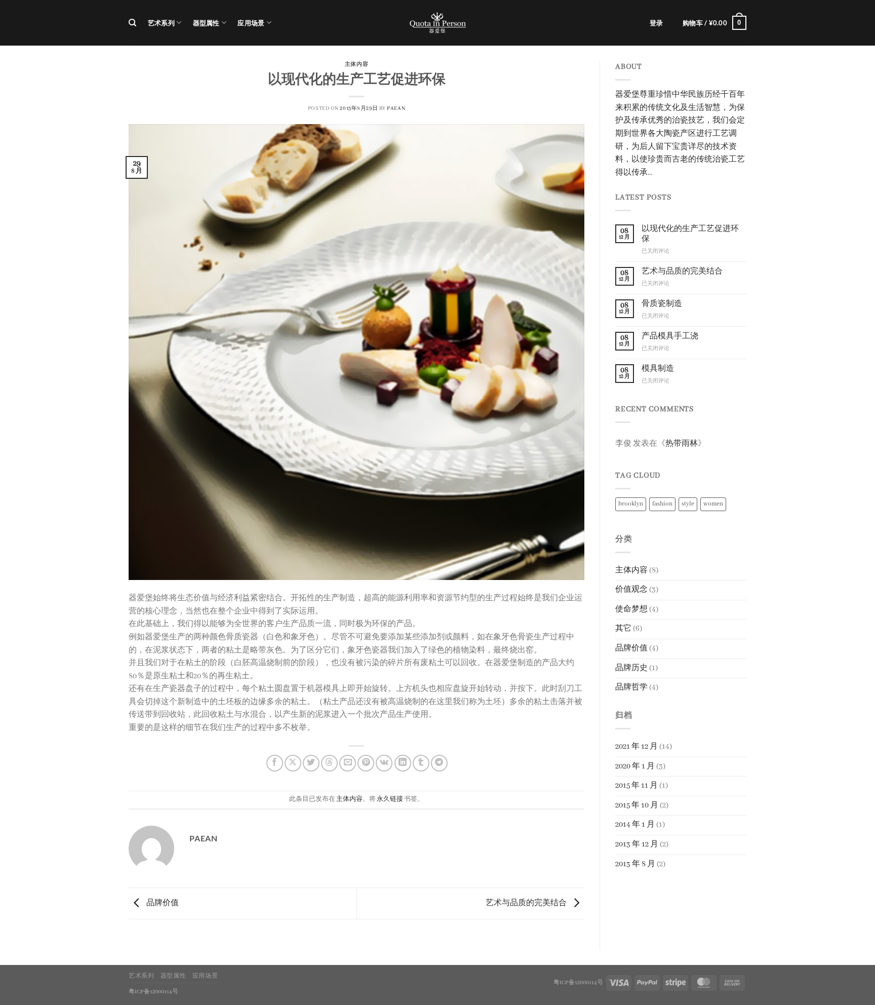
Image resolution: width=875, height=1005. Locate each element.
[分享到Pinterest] (365, 763)
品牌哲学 (631, 687)
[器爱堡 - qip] (437, 22)
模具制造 (658, 368)
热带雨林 (681, 443)
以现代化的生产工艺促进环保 (690, 233)
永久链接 (390, 799)
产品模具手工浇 (670, 336)
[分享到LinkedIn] (402, 763)
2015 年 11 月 (636, 785)
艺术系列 (161, 23)
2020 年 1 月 (635, 766)
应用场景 (250, 23)
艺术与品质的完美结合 (527, 903)
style (688, 504)
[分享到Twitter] (311, 763)
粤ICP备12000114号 (578, 982)
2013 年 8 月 (635, 864)
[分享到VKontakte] (384, 763)
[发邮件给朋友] (347, 763)
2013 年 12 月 (636, 844)
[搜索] (132, 22)
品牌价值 (162, 903)
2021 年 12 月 (636, 746)
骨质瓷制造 (662, 303)
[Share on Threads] (329, 763)
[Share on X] (293, 763)
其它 (623, 628)
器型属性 (206, 23)
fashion (662, 504)
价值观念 (631, 589)
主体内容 (356, 63)
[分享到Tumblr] (421, 763)
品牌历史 (631, 668)
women (713, 504)
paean (396, 108)
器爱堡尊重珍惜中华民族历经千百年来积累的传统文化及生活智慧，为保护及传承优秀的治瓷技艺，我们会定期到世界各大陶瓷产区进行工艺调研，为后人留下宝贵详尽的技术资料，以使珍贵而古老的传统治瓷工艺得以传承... (680, 133)
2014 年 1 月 (635, 824)
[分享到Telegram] (439, 763)
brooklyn (630, 504)
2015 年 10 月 (636, 805)
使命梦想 (631, 609)
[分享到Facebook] (274, 763)
